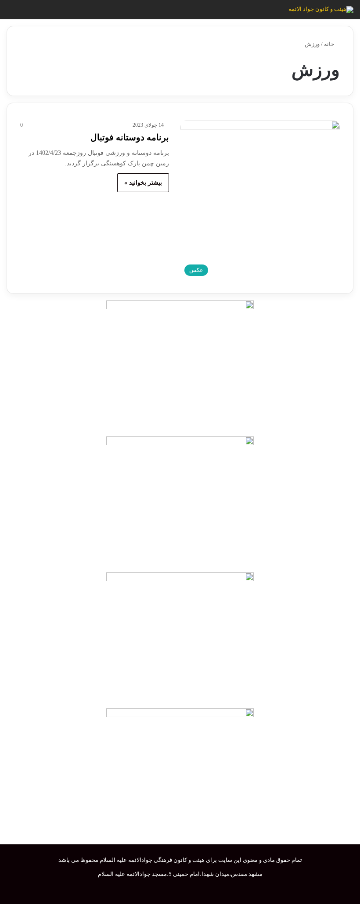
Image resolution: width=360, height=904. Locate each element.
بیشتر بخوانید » (143, 182)
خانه (329, 44)
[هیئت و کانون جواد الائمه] (320, 9)
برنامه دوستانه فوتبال (129, 137)
